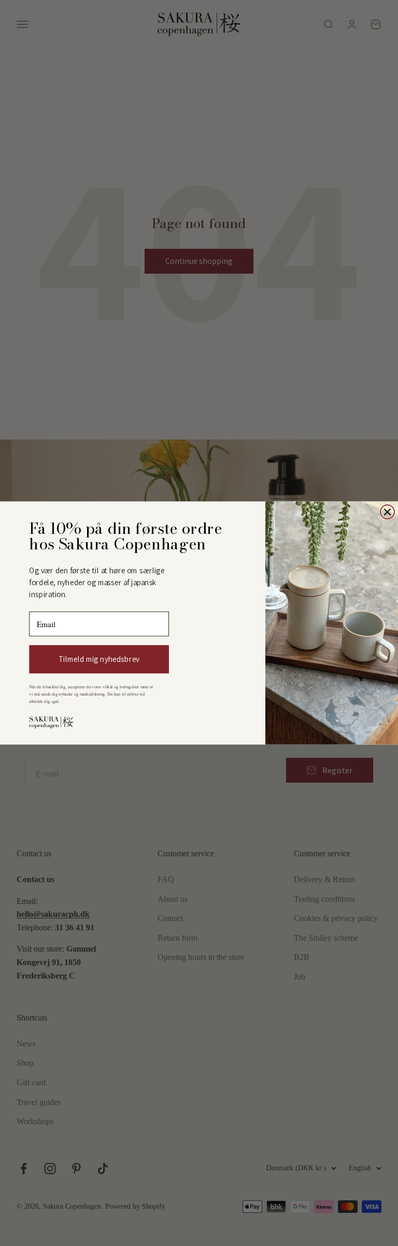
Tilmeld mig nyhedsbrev (99, 659)
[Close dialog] (387, 512)
